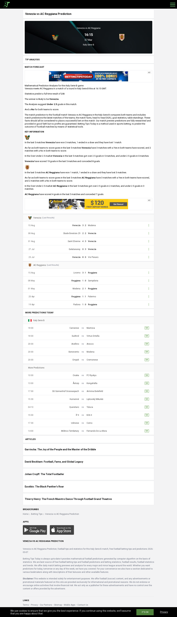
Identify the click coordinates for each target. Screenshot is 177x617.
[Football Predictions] (6, 4)
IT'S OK (145, 612)
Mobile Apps (69, 605)
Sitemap (58, 605)
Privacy (34, 605)
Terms (26, 605)
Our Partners (46, 605)
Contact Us (82, 605)
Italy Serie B (88, 45)
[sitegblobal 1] (88, 76)
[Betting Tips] (35, 530)
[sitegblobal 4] (88, 204)
